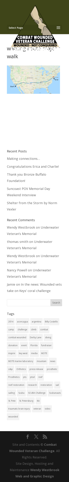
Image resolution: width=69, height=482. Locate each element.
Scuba (21, 392)
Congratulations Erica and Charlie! (33, 166)
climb (33, 329)
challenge (22, 329)
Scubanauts (55, 392)
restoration (46, 384)
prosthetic (52, 369)
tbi (38, 400)
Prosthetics (13, 377)
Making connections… (23, 158)
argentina (36, 321)
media (34, 353)
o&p (10, 369)
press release (36, 369)
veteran (37, 408)
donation (13, 345)
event (24, 345)
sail (57, 384)
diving (48, 337)
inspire (11, 353)
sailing (11, 392)
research (32, 384)
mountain (41, 361)
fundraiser (46, 345)
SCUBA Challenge (36, 392)
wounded (13, 416)
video (47, 408)
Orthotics (21, 369)
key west (23, 353)
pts (24, 377)
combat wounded (17, 337)
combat (44, 329)
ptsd (32, 377)
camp (11, 329)
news (52, 361)
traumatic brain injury (19, 408)
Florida (34, 345)
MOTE (44, 353)
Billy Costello (51, 321)
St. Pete (12, 400)
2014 (10, 321)
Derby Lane (35, 337)
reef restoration (16, 384)
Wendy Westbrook (21, 227)
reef (40, 377)
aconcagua (22, 321)
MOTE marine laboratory (20, 361)
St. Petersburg (26, 400)
